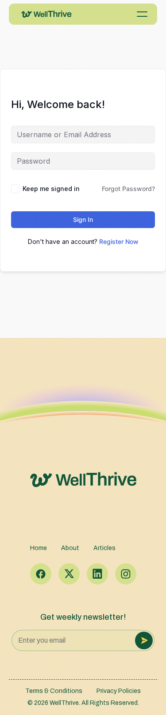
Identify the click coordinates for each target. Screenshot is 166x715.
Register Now (119, 241)
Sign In (83, 219)
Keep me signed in (51, 188)
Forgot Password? (128, 188)
